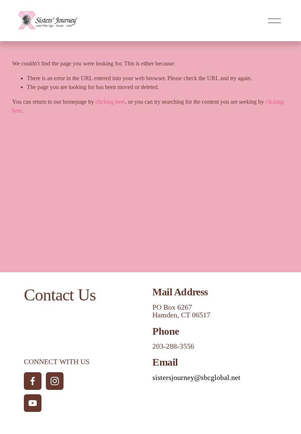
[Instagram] (55, 381)
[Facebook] (32, 381)
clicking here (110, 102)
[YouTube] (32, 403)
